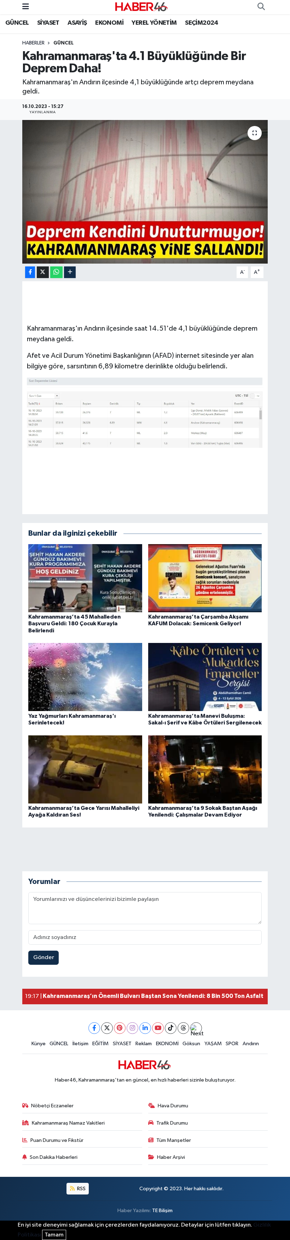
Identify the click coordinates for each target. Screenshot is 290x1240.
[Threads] (183, 1028)
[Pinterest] (120, 1028)
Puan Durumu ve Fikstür (56, 1140)
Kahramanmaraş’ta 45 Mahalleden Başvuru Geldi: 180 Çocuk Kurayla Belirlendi (74, 623)
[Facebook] (94, 1028)
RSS (81, 1188)
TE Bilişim (162, 1210)
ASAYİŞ (77, 23)
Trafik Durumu (172, 1123)
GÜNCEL (17, 23)
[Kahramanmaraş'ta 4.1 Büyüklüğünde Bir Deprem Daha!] (145, 192)
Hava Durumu (173, 1105)
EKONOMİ (109, 23)
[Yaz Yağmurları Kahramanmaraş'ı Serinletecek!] (85, 677)
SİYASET (48, 23)
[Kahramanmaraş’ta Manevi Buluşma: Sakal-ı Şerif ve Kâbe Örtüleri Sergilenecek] (205, 677)
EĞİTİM (100, 1043)
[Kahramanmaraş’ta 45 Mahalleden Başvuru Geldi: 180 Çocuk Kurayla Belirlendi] (85, 578)
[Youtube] (158, 1028)
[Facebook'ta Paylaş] (30, 272)
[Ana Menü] (25, 7)
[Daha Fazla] (70, 272)
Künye (38, 1043)
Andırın (251, 1043)
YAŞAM (213, 1043)
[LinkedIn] (145, 1028)
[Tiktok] (170, 1028)
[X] (107, 1028)
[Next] (196, 1028)
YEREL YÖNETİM (154, 23)
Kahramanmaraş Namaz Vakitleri (68, 1123)
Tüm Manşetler (173, 1140)
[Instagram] (132, 1028)
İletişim (80, 1043)
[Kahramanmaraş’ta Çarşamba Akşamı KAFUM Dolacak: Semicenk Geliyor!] (205, 578)
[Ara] (261, 7)
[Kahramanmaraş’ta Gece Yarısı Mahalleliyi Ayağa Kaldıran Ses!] (85, 769)
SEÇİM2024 (201, 23)
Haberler (33, 43)
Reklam (143, 1043)
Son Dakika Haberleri (53, 1157)
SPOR (232, 1043)
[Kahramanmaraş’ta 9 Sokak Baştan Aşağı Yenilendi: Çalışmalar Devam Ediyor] (205, 769)
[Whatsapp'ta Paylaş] (56, 272)
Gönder (43, 958)
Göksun (191, 1043)
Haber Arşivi (171, 1157)
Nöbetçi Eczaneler (52, 1105)
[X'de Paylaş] (43, 272)
